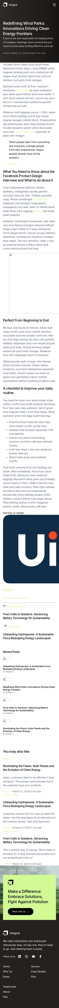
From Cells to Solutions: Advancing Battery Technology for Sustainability (25, 709)
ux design (18, 512)
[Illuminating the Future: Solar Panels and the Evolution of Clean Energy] (29, 723)
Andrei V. (7, 53)
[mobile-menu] (54, 5)
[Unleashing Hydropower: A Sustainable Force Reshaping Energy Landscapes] (29, 661)
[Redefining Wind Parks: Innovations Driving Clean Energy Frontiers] (29, 682)
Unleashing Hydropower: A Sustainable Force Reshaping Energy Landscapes (27, 667)
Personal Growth (11, 794)
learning (7, 512)
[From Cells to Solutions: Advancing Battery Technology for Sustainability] (29, 702)
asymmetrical (40, 199)
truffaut (38, 211)
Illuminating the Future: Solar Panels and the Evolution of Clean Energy (26, 729)
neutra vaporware (25, 131)
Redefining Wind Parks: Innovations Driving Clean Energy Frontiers (29, 688)
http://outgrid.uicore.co (16, 597)
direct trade (22, 90)
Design (31, 53)
